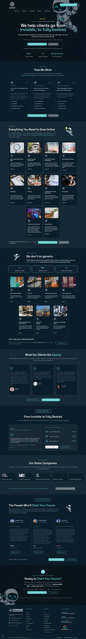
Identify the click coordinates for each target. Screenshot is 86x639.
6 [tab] (47, 483)
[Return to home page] (12, 5)
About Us (55, 11)
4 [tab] (44, 483)
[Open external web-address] (9, 475)
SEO (45, 612)
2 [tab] (40, 483)
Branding (46, 621)
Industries (24, 11)
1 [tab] (38, 483)
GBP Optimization (47, 623)
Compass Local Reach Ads (49, 629)
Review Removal (47, 632)
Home (27, 612)
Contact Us (28, 629)
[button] (68, 4)
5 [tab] (46, 483)
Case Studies (32, 11)
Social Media (46, 616)
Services (17, 11)
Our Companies (47, 11)
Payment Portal (68, 11)
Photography (46, 625)
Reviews (39, 11)
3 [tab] (42, 483)
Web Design (46, 614)
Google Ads (46, 619)
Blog (61, 11)
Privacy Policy (59, 637)
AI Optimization (47, 627)
